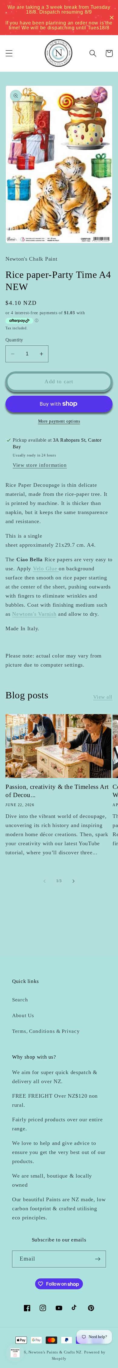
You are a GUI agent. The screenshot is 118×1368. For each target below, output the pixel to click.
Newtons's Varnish (34, 614)
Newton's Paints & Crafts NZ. (55, 1352)
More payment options (59, 421)
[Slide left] (44, 881)
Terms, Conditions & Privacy (46, 1031)
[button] (9, 53)
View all (103, 697)
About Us (23, 1015)
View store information (40, 465)
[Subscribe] (98, 1259)
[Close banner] (111, 17)
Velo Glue (46, 568)
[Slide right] (73, 881)
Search (20, 1000)
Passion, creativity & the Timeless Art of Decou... (57, 791)
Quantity (14, 339)
